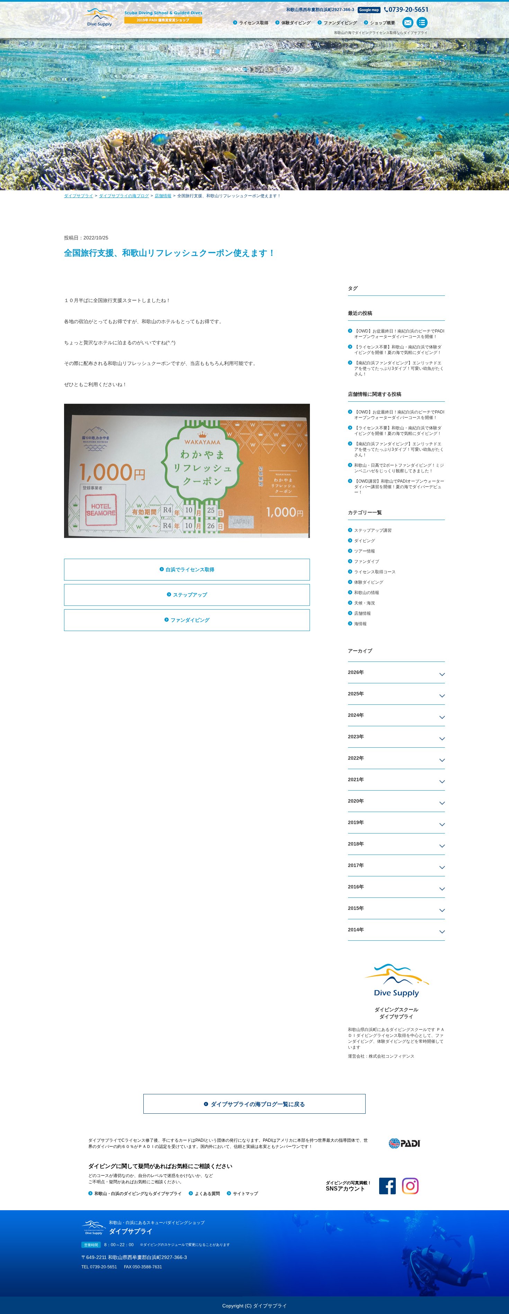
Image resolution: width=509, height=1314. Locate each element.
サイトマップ (245, 1193)
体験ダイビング (296, 22)
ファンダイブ (366, 561)
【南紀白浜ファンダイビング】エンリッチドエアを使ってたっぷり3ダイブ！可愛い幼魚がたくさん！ (399, 368)
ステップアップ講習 (373, 530)
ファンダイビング (340, 22)
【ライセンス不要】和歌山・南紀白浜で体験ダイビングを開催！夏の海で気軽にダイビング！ (397, 350)
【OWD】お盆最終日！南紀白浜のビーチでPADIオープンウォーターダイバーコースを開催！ (399, 334)
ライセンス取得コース (375, 571)
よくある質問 (207, 1193)
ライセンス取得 (253, 22)
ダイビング (364, 540)
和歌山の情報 (366, 592)
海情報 (360, 623)
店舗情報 (362, 613)
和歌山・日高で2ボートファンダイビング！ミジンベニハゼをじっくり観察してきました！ (399, 468)
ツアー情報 (364, 551)
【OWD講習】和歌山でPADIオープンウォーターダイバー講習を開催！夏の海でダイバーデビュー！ (399, 487)
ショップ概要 (382, 22)
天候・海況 (364, 603)
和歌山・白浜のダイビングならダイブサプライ (138, 1193)
